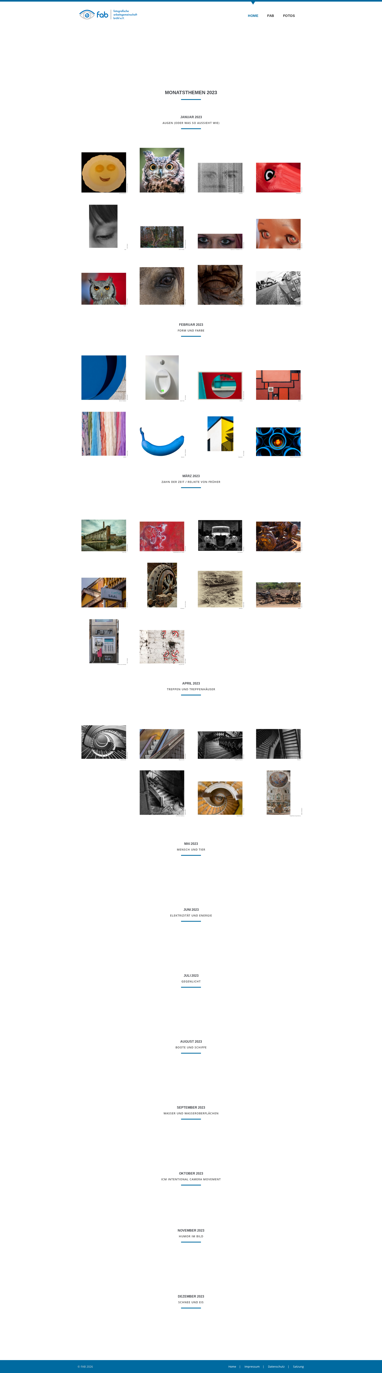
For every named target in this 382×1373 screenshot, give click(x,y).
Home (253, 16)
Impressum (252, 1366)
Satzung (298, 1366)
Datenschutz (276, 1366)
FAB (270, 16)
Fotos (289, 16)
